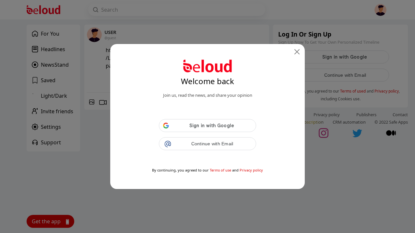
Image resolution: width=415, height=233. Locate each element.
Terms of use (220, 170)
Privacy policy (251, 170)
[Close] (297, 52)
